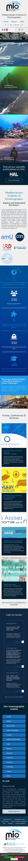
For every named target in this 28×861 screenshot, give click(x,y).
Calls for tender (5, 821)
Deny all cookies (20, 857)
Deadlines (10, 823)
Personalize (14, 859)
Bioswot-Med (10, 726)
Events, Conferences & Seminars (18, 821)
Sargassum (10, 757)
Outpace (9, 771)
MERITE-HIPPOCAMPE (13, 739)
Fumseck (9, 735)
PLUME (9, 716)
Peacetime (10, 762)
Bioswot (9, 748)
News (4, 823)
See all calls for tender (14, 697)
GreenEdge (10, 767)
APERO (9, 721)
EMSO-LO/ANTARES (12, 730)
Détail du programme (14, 811)
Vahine (9, 776)
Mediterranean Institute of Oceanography (14, 16)
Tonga (8, 744)
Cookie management (20, 823)
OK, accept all (9, 857)
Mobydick (9, 753)
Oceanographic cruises (19, 819)
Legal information (7, 819)
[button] (19, 30)
